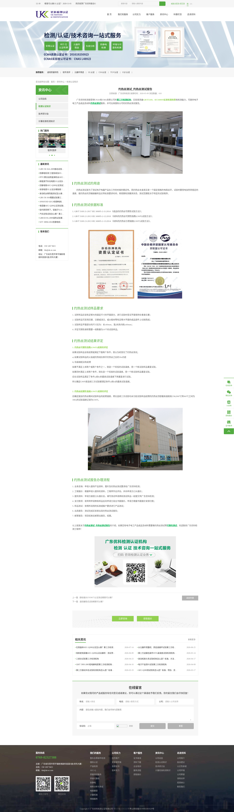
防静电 (93, 783)
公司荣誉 (181, 774)
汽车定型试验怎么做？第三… (51, 214)
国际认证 (94, 762)
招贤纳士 (181, 783)
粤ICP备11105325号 (121, 809)
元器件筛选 (79, 72)
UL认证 (91, 72)
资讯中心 (164, 14)
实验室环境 (116, 762)
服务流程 (137, 770)
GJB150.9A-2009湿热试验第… (51, 218)
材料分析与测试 (96, 787)
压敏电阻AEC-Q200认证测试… (51, 185)
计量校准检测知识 (46, 121)
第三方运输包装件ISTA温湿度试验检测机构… (166, 653)
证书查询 (137, 758)
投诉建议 (181, 762)
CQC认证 (126, 72)
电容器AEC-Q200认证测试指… (51, 206)
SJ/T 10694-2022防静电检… (50, 222)
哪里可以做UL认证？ (45, 4)
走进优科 (191, 14)
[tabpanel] (52, 145)
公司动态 (42, 99)
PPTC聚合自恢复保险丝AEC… (51, 177)
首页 (53, 82)
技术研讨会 (43, 114)
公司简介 (181, 758)
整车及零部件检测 (97, 758)
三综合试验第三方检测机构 (104, 659)
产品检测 (94, 766)
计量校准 (94, 795)
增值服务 (94, 799)
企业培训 (137, 766)
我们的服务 (123, 14)
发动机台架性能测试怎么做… (51, 194)
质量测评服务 (95, 774)
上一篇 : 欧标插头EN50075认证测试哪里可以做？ (92, 598)
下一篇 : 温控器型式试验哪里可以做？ (88, 602)
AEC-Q (93, 770)
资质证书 (115, 766)
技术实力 (115, 770)
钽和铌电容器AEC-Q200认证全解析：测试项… (104, 653)
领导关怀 (181, 779)
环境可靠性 (95, 779)
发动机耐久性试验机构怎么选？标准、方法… (166, 659)
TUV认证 (114, 72)
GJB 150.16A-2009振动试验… (51, 169)
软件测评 (66, 72)
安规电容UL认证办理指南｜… (51, 189)
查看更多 (192, 639)
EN (191, 4)
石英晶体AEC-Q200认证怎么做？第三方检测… (104, 647)
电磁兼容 (94, 791)
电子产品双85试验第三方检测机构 (166, 664)
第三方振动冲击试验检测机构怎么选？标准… (104, 670)
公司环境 (181, 770)
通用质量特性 (52, 72)
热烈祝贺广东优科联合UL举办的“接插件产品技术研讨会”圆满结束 (95, 4)
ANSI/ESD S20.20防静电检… (51, 202)
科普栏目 (178, 14)
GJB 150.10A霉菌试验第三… (50, 198)
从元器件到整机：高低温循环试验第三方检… (166, 647)
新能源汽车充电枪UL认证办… (51, 181)
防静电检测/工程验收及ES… (50, 173)
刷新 (131, 726)
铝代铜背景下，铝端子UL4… (51, 210)
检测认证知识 (72, 82)
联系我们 (181, 787)
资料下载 (137, 762)
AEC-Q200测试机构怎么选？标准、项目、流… (166, 670)
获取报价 (147, 618)
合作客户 (115, 758)
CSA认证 (102, 72)
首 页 (109, 14)
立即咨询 (122, 618)
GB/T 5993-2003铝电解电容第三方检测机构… (104, 664)
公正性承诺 (182, 766)
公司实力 (137, 14)
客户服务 (150, 14)
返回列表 (190, 598)
